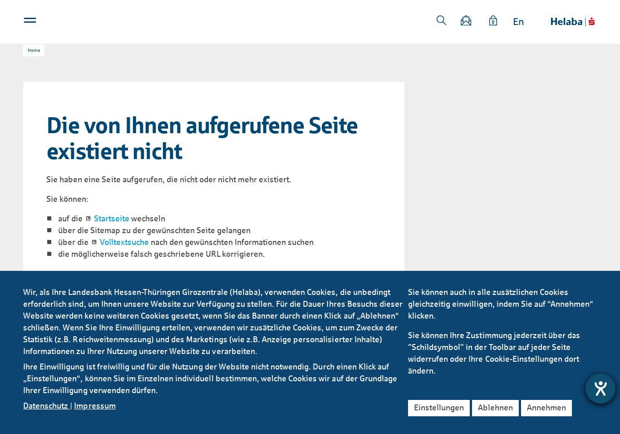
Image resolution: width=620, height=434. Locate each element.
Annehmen (546, 407)
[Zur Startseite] (573, 22)
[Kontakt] (466, 22)
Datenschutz (46, 405)
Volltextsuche (124, 242)
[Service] (493, 22)
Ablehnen (495, 407)
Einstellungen (439, 407)
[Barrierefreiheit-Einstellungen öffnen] (600, 389)
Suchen (441, 20)
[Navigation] (31, 22)
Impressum (94, 405)
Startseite (111, 218)
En (518, 21)
